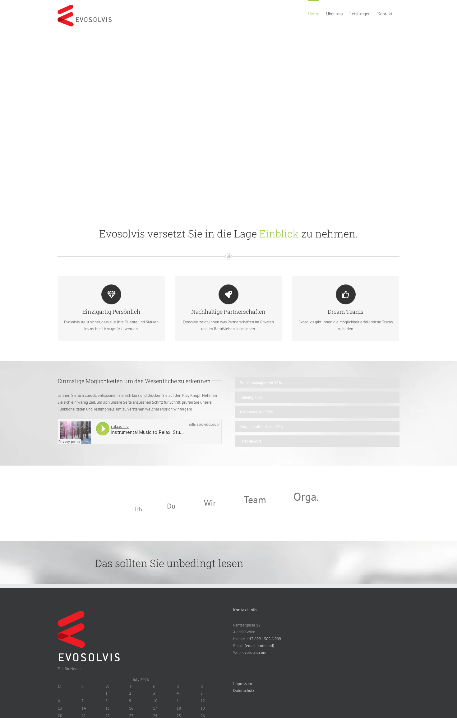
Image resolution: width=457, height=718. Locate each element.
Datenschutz (243, 690)
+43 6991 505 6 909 (264, 638)
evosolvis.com (254, 652)
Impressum (242, 683)
